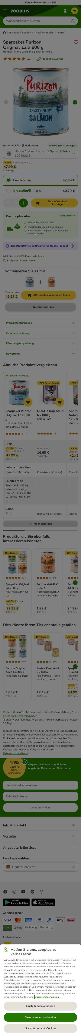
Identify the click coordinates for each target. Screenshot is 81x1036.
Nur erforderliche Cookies (40, 1028)
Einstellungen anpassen (40, 1006)
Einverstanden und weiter (40, 1017)
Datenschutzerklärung (47, 996)
